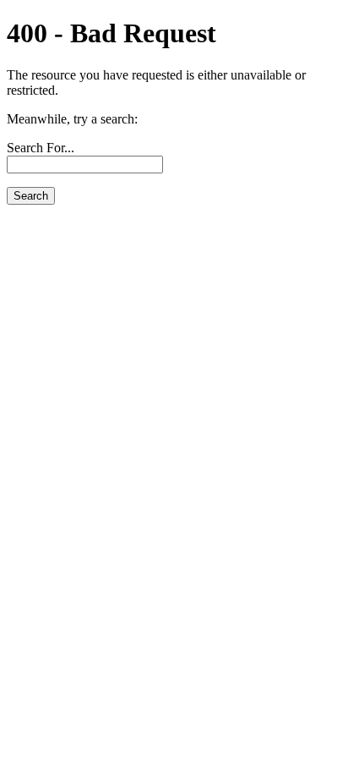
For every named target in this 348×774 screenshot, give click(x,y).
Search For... (40, 147)
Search (31, 195)
